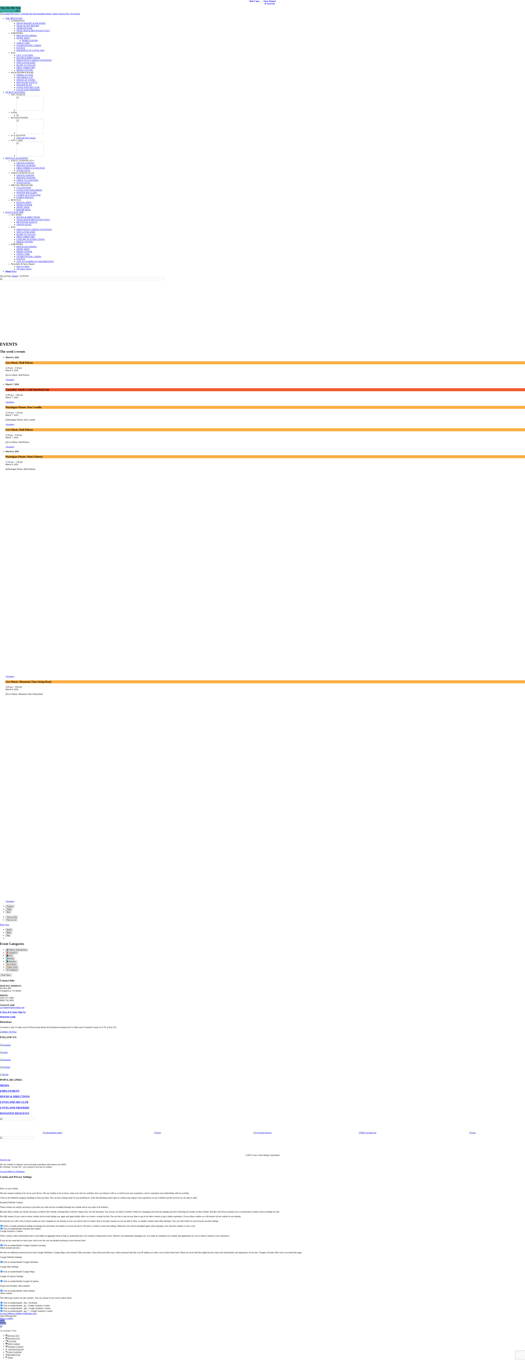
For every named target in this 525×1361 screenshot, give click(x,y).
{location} (9, 380)
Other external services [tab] (10, 1248)
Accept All (4, 1171)
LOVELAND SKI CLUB (14, 1102)
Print (4, 925)
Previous (10, 906)
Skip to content (6, 1318)
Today (9, 909)
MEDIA (4, 1085)
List (11, 920)
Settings (21, 1171)
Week (9, 932)
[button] (3, 1323)
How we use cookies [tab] (9, 1188)
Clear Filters (6, 975)
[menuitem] (265, 54)
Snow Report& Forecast (269, 2)
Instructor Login (7, 1017)
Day (8, 935)
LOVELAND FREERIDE (14, 1107)
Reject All (13, 1171)
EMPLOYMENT (10, 1091)
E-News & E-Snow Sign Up (13, 1012)
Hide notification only (27, 1313)
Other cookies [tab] (6, 1293)
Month (9, 930)
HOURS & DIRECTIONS (15, 1096)
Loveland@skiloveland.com (12, 1007)
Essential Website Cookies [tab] (11, 1202)
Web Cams (254, 1)
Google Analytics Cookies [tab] (11, 1231)
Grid (12, 917)
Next (8, 912)
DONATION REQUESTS (14, 1113)
